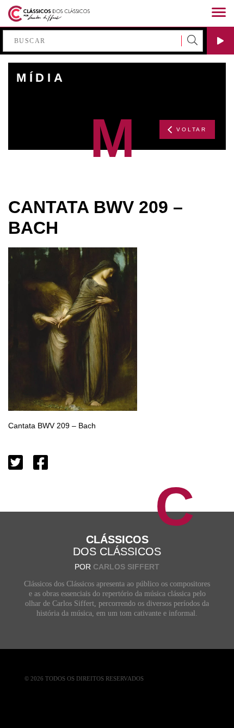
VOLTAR (191, 129)
